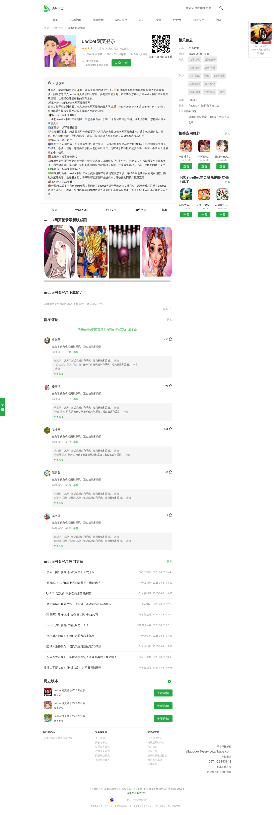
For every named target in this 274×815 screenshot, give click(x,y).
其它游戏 (194, 75)
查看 (186, 166)
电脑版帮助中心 (156, 742)
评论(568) (81, 210)
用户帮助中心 (155, 738)
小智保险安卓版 (204, 156)
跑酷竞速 (210, 67)
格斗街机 (194, 59)
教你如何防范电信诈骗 (219, 771)
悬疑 (207, 75)
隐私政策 (191, 111)
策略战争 (210, 59)
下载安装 (124, 48)
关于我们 (100, 738)
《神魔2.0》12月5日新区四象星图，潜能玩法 (72, 583)
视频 (164, 210)
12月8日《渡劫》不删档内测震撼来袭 (67, 593)
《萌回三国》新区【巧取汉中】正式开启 (69, 572)
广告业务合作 (102, 751)
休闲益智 (209, 84)
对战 (222, 92)
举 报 (2, 407)
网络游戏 (219, 75)
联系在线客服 (224, 766)
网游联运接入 (102, 755)
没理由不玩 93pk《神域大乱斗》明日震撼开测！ (74, 667)
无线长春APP (222, 156)
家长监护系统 (155, 759)
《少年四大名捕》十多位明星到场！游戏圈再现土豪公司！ (80, 657)
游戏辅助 (194, 92)
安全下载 (121, 62)
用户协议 (152, 746)
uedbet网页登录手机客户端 (57, 738)
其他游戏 (194, 84)
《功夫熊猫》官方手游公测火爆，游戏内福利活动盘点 (77, 604)
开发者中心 (101, 742)
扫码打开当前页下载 (161, 56)
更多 (169, 319)
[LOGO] (53, 8)
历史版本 (140, 210)
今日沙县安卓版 (186, 156)
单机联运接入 (102, 759)
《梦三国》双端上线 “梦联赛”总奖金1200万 (71, 614)
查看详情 (163, 693)
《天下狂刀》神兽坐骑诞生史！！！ (66, 625)
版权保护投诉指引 (157, 755)
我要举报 (152, 764)
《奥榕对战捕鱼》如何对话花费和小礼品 (69, 636)
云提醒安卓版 (222, 205)
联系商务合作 (102, 746)
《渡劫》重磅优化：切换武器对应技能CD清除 (72, 646)
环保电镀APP (204, 205)
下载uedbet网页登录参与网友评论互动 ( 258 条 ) (108, 329)
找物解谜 (194, 67)
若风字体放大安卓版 (186, 205)
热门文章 (111, 210)
